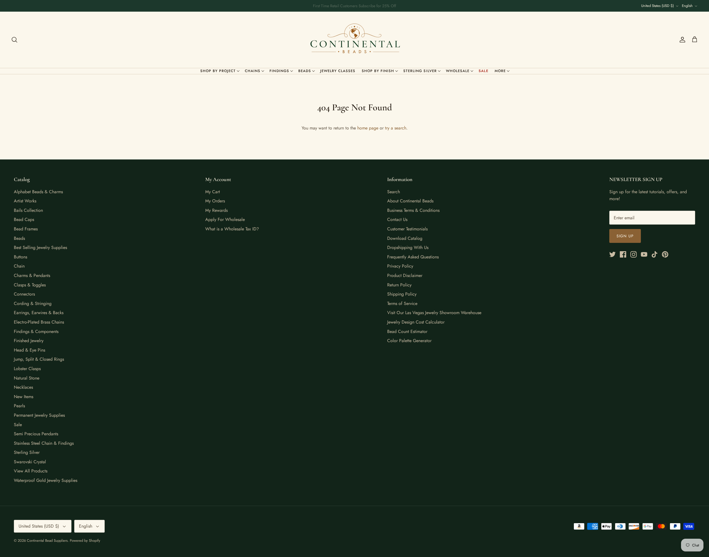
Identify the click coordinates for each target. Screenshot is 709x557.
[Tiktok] (654, 254)
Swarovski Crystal (30, 462)
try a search (395, 128)
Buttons (20, 257)
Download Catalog (404, 238)
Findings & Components (36, 331)
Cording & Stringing (33, 303)
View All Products (30, 471)
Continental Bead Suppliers (47, 540)
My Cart (212, 192)
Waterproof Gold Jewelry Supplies (45, 480)
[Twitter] (612, 254)
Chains (252, 70)
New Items (23, 396)
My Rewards (216, 210)
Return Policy (399, 285)
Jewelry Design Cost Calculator (416, 322)
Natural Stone (26, 378)
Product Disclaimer (404, 275)
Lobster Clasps (27, 368)
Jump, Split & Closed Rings (39, 359)
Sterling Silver (420, 70)
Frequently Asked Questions (413, 257)
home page (367, 128)
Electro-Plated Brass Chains (39, 322)
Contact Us (397, 219)
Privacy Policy (400, 266)
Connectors (24, 294)
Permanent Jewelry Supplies (39, 415)
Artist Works (25, 201)
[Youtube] (644, 254)
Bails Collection (28, 210)
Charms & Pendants (32, 275)
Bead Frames (26, 229)
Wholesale (457, 70)
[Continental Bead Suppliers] (354, 39)
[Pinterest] (665, 254)
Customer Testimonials (407, 229)
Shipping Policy (402, 294)
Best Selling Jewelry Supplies (40, 247)
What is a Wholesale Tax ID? (232, 229)
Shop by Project (218, 70)
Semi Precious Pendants (36, 434)
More (500, 70)
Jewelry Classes (338, 70)
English (687, 5)
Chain (19, 266)
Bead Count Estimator (407, 331)
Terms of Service (402, 303)
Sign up (625, 236)
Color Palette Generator (409, 340)
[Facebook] (623, 254)
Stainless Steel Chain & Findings (44, 443)
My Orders (215, 201)
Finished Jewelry (28, 340)
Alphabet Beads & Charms (38, 192)
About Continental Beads (410, 201)
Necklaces (23, 387)
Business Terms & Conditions (413, 210)
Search (393, 192)
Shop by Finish (378, 70)
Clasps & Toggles (30, 285)
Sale (484, 70)
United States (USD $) (657, 5)
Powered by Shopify (85, 540)
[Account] (681, 39)
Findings (279, 70)
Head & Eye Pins (29, 350)
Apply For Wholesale (225, 219)
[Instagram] (633, 254)
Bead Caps (24, 219)
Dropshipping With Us (407, 247)
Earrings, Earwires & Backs (38, 312)
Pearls (19, 406)
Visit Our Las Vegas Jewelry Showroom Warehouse (434, 312)
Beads (304, 70)
